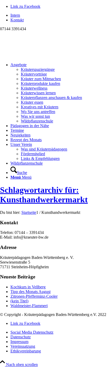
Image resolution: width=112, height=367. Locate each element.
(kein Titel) (19, 301)
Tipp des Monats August (30, 291)
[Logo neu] (39, 56)
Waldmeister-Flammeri (29, 305)
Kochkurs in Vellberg (28, 287)
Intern (15, 15)
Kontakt (17, 20)
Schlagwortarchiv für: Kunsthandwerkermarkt (44, 194)
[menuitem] (61, 15)
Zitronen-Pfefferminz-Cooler (34, 296)
